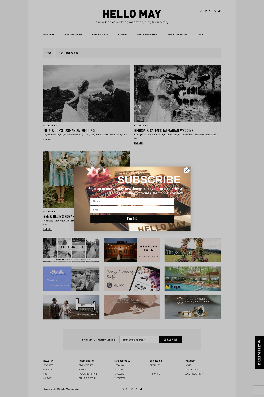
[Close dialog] (186, 170)
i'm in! (132, 219)
